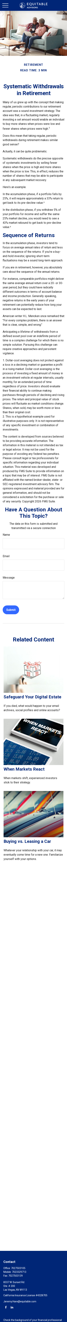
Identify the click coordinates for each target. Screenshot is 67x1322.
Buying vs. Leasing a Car (27, 841)
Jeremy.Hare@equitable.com (19, 1301)
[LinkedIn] (11, 1307)
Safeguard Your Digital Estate (32, 696)
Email (6, 556)
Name (6, 534)
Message (9, 577)
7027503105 (18, 1268)
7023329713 (19, 1271)
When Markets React (24, 769)
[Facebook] (5, 1307)
